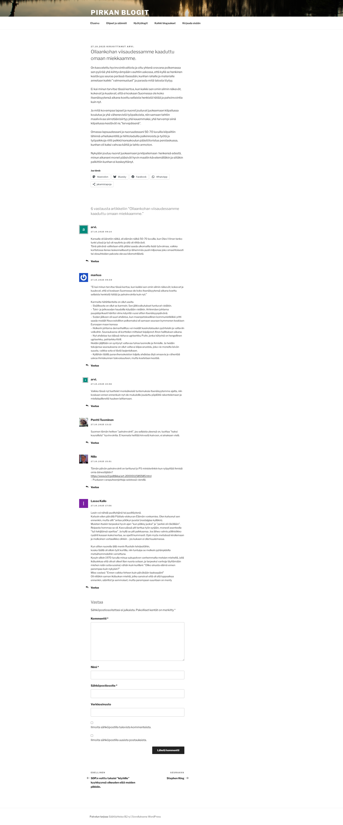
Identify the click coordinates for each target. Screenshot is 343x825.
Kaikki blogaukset (165, 23)
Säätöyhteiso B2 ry (119, 816)
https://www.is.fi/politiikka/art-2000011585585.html (121, 475)
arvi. (130, 46)
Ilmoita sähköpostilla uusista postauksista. (119, 740)
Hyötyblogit (141, 23)
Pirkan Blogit (120, 12)
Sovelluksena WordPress (146, 816)
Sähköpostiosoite (104, 685)
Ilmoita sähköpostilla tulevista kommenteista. (121, 727)
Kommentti (99, 618)
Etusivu (94, 23)
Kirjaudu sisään (191, 23)
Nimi (95, 667)
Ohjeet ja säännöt (116, 23)
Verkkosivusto (101, 704)
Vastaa (95, 261)
